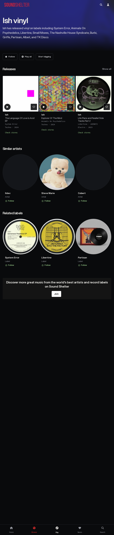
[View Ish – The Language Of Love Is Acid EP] (20, 94)
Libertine (82, 124)
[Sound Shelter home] (17, 4)
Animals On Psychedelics (53, 121)
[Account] (108, 4)
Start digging (44, 57)
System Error (11, 124)
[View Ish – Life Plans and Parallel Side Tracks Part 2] (93, 94)
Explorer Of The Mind (51, 118)
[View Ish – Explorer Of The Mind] (57, 94)
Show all (106, 69)
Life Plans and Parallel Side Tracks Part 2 (91, 119)
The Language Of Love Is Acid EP (19, 119)
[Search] (101, 4)
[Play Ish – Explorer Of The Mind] (44, 107)
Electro (81, 127)
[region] (57, 107)
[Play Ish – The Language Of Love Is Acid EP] (7, 107)
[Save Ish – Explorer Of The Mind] (70, 107)
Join (56, 294)
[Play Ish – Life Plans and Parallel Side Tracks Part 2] (80, 107)
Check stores (11, 133)
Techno (8, 127)
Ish (6, 115)
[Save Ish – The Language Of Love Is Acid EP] (33, 107)
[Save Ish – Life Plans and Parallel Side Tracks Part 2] (106, 107)
